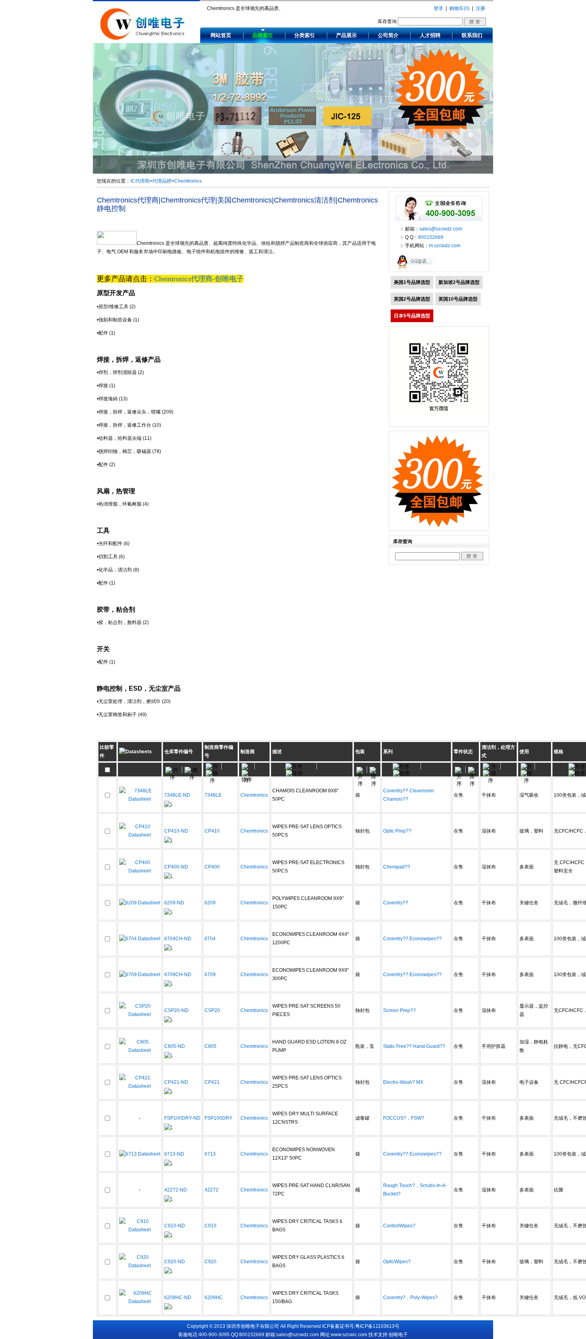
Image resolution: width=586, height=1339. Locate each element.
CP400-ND (176, 867)
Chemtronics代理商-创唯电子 (199, 279)
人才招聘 (430, 35)
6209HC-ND (177, 1297)
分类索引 (304, 35)
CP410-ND (176, 831)
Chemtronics (188, 181)
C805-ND (174, 1046)
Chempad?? (396, 867)
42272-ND (175, 1190)
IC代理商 (139, 181)
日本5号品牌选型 (412, 316)
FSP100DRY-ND (182, 1118)
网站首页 (220, 35)
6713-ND (174, 1154)
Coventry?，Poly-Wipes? (410, 1297)
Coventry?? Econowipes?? (412, 938)
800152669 (430, 237)
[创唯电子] (144, 38)
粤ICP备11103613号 (377, 1326)
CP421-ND (176, 1082)
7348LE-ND (177, 795)
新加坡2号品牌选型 (459, 282)
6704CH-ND (177, 938)
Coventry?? (395, 903)
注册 (480, 8)
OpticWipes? (397, 1261)
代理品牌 (161, 181)
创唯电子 (398, 1334)
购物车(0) (459, 8)
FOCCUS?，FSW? (403, 1118)
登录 (438, 8)
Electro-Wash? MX (403, 1082)
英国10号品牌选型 (458, 299)
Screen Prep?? (399, 1010)
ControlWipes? (399, 1226)
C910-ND (174, 1226)
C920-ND (174, 1261)
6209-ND (174, 903)
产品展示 (346, 35)
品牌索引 (262, 35)
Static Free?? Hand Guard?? (414, 1046)
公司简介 (388, 35)
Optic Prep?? (397, 831)
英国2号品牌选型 (412, 299)
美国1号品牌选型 (412, 282)
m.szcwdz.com (444, 245)
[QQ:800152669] (416, 270)
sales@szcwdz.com (440, 229)
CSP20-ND (176, 1010)
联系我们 (472, 35)
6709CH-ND (177, 974)
